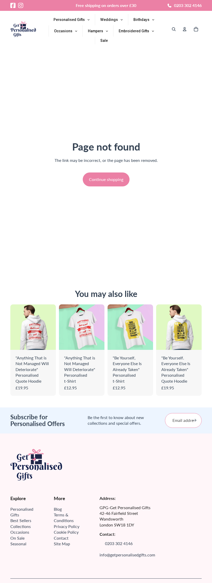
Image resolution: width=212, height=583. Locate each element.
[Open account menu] (184, 29)
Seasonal (18, 543)
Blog (58, 509)
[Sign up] (194, 420)
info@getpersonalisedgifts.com (127, 554)
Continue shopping (106, 179)
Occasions (19, 532)
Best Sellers (20, 520)
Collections (20, 526)
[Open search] (173, 29)
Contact (61, 537)
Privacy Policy (66, 526)
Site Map (62, 543)
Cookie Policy (66, 532)
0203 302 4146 (188, 5)
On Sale (17, 537)
